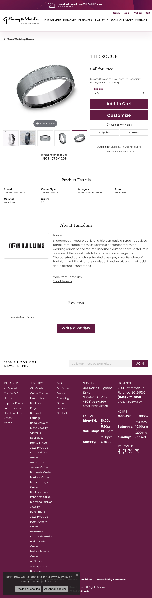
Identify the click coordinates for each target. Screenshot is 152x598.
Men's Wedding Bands (20, 39)
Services (62, 408)
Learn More (65, 6)
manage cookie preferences (38, 581)
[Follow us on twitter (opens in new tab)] (130, 451)
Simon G (9, 418)
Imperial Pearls (13, 403)
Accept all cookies (55, 588)
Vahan (8, 423)
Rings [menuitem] (33, 408)
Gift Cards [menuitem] (36, 388)
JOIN (140, 363)
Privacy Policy (59, 576)
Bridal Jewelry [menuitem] (39, 423)
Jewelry (99, 20)
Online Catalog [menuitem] (39, 393)
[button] (116, 13)
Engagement (52, 20)
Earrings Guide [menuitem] (39, 477)
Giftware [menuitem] (35, 432)
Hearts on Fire (13, 413)
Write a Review (76, 328)
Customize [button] (119, 115)
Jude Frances (12, 408)
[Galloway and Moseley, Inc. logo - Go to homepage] (23, 20)
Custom (112, 20)
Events (61, 393)
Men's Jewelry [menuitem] (39, 428)
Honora (8, 398)
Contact (141, 20)
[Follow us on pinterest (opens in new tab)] (124, 451)
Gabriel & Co (12, 393)
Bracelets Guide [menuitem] (40, 472)
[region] (45, 87)
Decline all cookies (28, 588)
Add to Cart (119, 104)
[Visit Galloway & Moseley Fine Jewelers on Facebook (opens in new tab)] (119, 451)
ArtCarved (10, 388)
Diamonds (70, 20)
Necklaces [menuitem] (36, 437)
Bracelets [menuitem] (36, 413)
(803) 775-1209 (54, 158)
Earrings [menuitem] (35, 418)
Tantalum (120, 192)
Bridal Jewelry (62, 281)
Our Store (126, 20)
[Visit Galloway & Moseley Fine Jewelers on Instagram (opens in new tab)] (137, 451)
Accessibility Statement (111, 579)
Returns (134, 132)
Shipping (104, 132)
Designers (85, 20)
